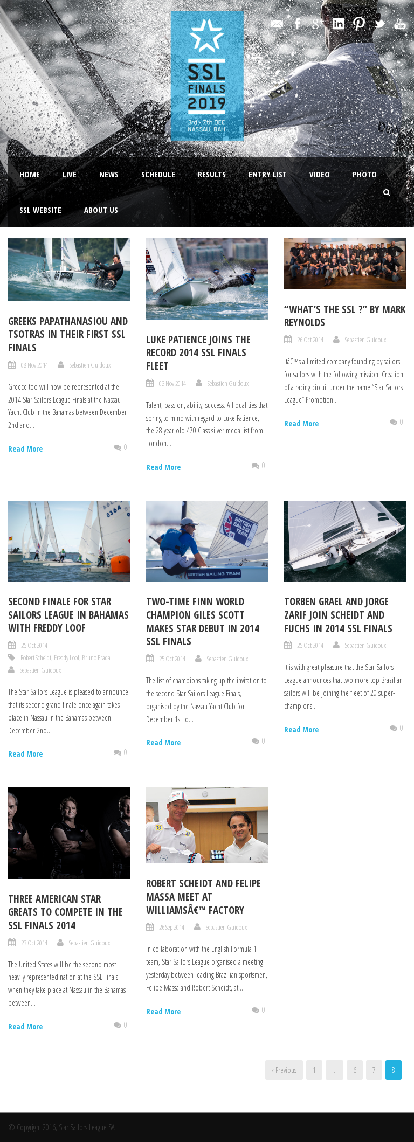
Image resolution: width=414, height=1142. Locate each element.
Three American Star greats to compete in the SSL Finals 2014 (65, 912)
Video (319, 174)
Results (212, 174)
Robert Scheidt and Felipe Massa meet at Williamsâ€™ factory (203, 896)
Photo (365, 174)
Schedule (158, 174)
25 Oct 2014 (34, 645)
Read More (25, 449)
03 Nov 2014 (172, 383)
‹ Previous (284, 1070)
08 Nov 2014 (34, 365)
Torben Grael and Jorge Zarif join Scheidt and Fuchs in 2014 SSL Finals (338, 614)
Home (29, 174)
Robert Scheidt (35, 657)
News (109, 174)
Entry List (268, 174)
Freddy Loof (66, 657)
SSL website (40, 209)
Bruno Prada (96, 657)
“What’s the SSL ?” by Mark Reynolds (344, 316)
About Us (101, 209)
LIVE (70, 174)
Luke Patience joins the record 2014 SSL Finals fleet (198, 353)
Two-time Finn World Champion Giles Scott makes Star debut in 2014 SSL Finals (202, 621)
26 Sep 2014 (171, 927)
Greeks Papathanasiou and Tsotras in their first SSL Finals (68, 334)
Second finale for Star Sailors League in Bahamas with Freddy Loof (68, 614)
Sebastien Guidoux (90, 365)
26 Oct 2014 (310, 339)
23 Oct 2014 (34, 942)
